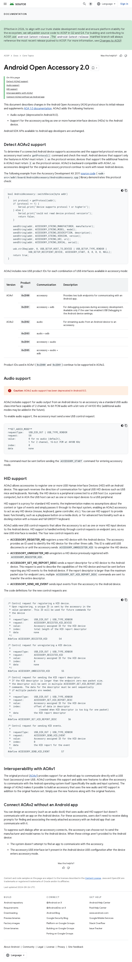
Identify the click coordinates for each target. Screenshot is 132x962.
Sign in (124, 3)
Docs (16, 55)
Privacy (61, 947)
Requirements (11, 907)
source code (88, 173)
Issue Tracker (95, 928)
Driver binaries (11, 928)
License (50, 947)
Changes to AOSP (110, 40)
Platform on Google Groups (60, 923)
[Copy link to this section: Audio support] (34, 379)
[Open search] (84, 4)
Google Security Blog (57, 918)
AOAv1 (33, 775)
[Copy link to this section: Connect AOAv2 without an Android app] (81, 805)
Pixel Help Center (97, 907)
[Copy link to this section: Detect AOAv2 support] (49, 145)
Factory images (12, 923)
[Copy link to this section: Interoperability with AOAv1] (58, 769)
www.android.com (98, 912)
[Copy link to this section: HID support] (30, 479)
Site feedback (75, 947)
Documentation (15, 14)
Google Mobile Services (101, 918)
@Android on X (54, 902)
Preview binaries (12, 918)
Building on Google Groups (60, 928)
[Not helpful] (125, 55)
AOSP (6, 55)
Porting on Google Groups (60, 933)
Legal (40, 947)
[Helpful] (120, 55)
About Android (11, 947)
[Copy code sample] (126, 190)
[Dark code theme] (122, 190)
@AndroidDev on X (56, 907)
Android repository (13, 902)
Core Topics (28, 55)
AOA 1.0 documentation (38, 108)
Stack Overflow (97, 923)
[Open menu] (5, 4)
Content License (93, 878)
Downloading (11, 912)
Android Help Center (99, 902)
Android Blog (53, 912)
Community (28, 947)
